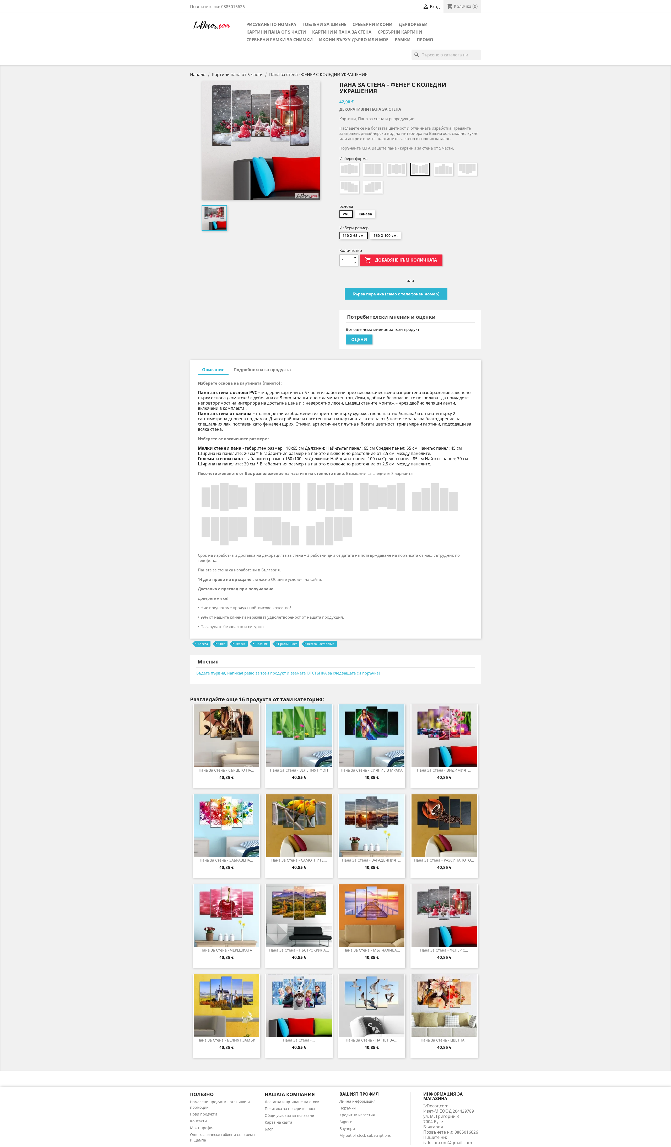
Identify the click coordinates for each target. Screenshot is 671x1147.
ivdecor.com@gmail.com (447, 1142)
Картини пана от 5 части (276, 32)
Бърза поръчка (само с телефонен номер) (396, 293)
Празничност (287, 644)
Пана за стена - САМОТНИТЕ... (299, 860)
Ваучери (347, 1128)
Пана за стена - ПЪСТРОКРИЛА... (299, 950)
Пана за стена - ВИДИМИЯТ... (444, 770)
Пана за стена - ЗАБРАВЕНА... (226, 860)
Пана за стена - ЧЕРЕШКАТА (226, 950)
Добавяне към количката (401, 260)
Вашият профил (359, 1094)
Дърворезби (413, 24)
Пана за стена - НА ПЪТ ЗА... (371, 1040)
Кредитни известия (357, 1114)
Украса (240, 644)
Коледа (203, 644)
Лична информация (357, 1101)
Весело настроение (320, 644)
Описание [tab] (213, 370)
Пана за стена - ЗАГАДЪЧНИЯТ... (371, 860)
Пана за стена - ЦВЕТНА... (444, 1040)
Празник (262, 644)
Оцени (359, 339)
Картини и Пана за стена (341, 32)
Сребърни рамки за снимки (279, 40)
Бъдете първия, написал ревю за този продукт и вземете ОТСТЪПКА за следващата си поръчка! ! (289, 673)
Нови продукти (203, 1114)
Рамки (402, 40)
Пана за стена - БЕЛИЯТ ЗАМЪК (226, 1040)
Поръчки (347, 1108)
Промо (425, 40)
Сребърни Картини (400, 32)
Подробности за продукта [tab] (262, 370)
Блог (269, 1129)
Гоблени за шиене (324, 24)
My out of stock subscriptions (365, 1135)
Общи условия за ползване (289, 1115)
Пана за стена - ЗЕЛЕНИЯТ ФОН (299, 770)
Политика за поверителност (290, 1108)
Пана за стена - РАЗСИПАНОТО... (444, 860)
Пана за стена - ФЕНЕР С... (444, 950)
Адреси (346, 1121)
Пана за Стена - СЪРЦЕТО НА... (226, 770)
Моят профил (202, 1127)
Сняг (221, 644)
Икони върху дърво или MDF (353, 40)
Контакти (198, 1120)
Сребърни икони (372, 24)
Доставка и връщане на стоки (292, 1101)
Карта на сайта (278, 1122)
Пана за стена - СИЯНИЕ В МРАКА (372, 770)
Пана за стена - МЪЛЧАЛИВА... (371, 950)
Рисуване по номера (271, 24)
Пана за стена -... (299, 1040)
